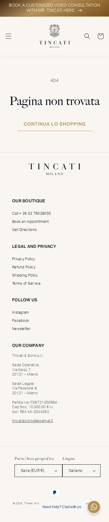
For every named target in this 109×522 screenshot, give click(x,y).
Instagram (20, 312)
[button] (8, 36)
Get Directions (24, 230)
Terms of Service (26, 283)
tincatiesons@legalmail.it (32, 421)
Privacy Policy (23, 259)
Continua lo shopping (55, 124)
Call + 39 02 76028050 (31, 213)
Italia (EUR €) (33, 471)
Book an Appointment (30, 221)
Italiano (75, 471)
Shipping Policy (25, 275)
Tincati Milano (33, 503)
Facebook (20, 320)
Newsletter (21, 329)
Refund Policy (23, 267)
